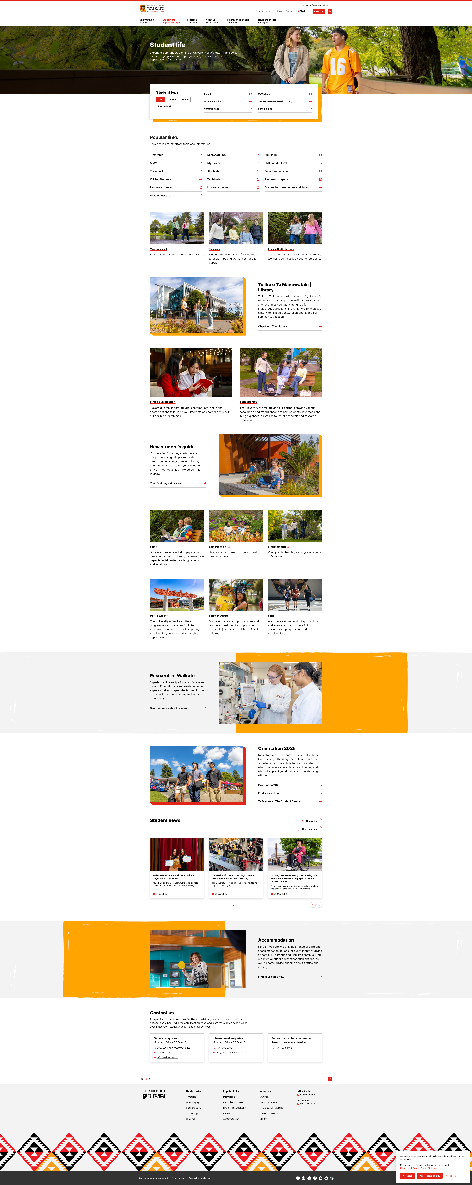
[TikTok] (315, 1179)
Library (279, 11)
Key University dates (233, 1102)
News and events (268, 1102)
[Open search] (330, 11)
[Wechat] (320, 1179)
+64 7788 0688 (224, 1047)
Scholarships (192, 1113)
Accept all (407, 1176)
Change (329, 5)
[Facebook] (298, 1179)
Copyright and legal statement (153, 1178)
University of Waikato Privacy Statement (419, 1168)
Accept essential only (430, 1176)
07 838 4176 (163, 1052)
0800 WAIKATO (307, 1094)
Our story (264, 1097)
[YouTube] (326, 1179)
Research (227, 1113)
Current (172, 99)
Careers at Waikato (269, 1113)
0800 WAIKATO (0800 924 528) (173, 1047)
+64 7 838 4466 (283, 1047)
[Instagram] (303, 1179)
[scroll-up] (330, 1079)
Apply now (319, 11)
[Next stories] (319, 905)
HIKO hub (191, 1119)
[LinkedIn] (309, 1179)
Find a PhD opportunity (234, 1108)
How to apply (192, 1102)
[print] (142, 1079)
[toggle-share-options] (148, 1079)
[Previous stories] (313, 905)
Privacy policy (178, 1178)
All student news (310, 829)
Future (185, 99)
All (160, 99)
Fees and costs (193, 1108)
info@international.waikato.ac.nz (233, 1052)
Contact (259, 11)
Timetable (191, 1097)
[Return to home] (152, 8)
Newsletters (312, 821)
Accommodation (231, 1119)
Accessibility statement (200, 1178)
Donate (289, 11)
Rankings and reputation (272, 1108)
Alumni (269, 11)
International (164, 106)
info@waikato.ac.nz (167, 1057)
